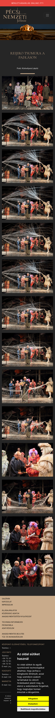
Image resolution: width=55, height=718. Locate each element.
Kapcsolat (7, 602)
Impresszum (7, 605)
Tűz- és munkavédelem (12, 637)
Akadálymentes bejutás (13, 634)
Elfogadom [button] (33, 698)
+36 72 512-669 (9, 661)
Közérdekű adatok (10, 613)
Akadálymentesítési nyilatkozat (17, 616)
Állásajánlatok (9, 610)
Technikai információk (12, 622)
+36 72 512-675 (9, 664)
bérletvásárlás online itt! (27, 3)
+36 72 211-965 (9, 658)
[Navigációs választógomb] (47, 15)
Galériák (6, 599)
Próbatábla (7, 625)
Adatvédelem (8, 628)
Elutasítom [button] (33, 704)
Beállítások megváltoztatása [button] (33, 709)
